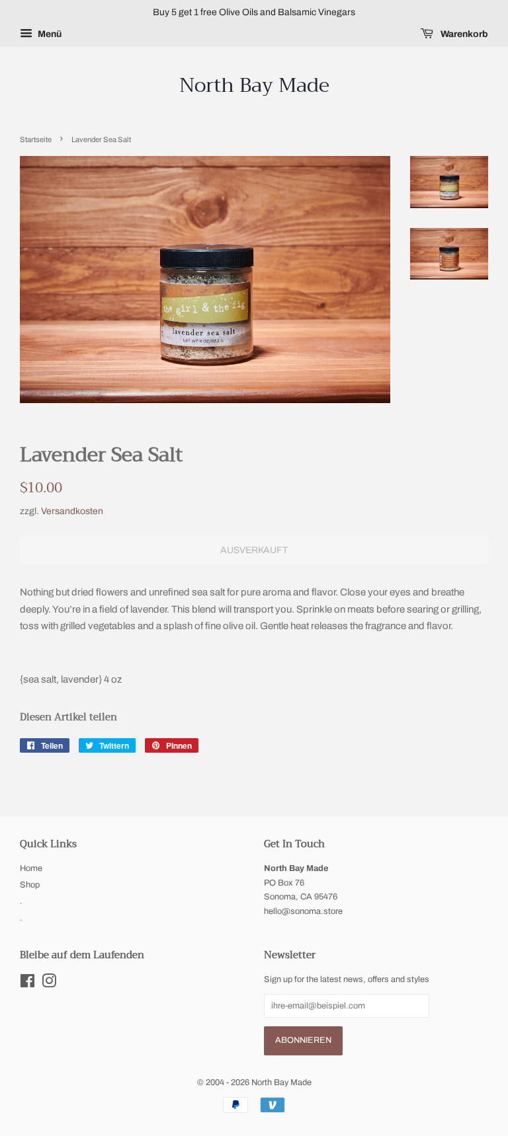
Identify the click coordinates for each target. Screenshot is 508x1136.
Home (31, 868)
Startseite (36, 139)
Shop (30, 885)
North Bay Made (254, 85)
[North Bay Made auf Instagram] (49, 984)
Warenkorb (463, 34)
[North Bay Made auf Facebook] (27, 984)
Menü (49, 34)
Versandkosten (72, 511)
